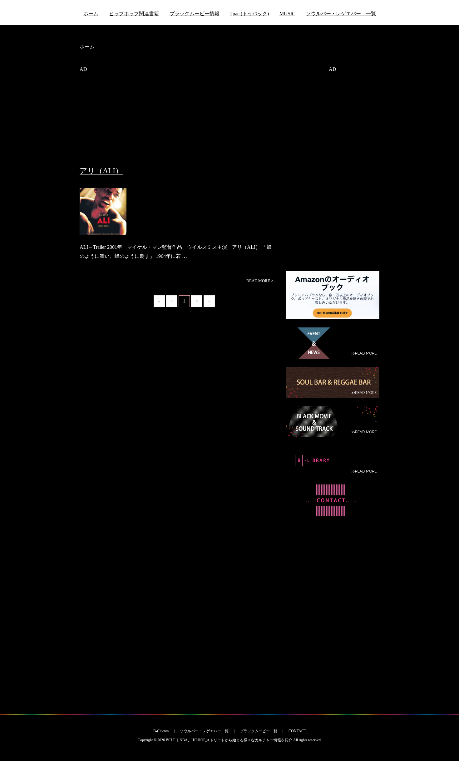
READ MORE (259, 280)
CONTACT (297, 731)
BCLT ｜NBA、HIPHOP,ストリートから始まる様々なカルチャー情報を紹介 (229, 740)
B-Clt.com (161, 731)
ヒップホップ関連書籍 (134, 13)
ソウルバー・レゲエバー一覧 (204, 731)
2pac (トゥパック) (249, 13)
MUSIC (287, 13)
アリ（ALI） (101, 171)
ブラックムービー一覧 (258, 731)
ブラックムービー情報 (195, 13)
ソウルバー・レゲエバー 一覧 (341, 13)
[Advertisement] (178, 122)
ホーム (90, 13)
